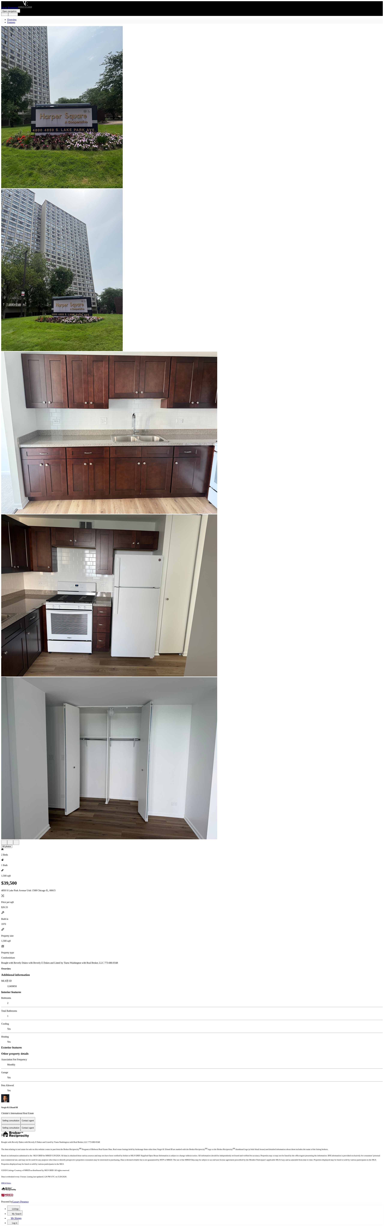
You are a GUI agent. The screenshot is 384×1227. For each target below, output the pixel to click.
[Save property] (10, 842)
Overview (12, 19)
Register (13, 14)
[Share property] (16, 842)
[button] (192, 107)
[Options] (4, 842)
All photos (6, 846)
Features (11, 22)
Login (4, 14)
